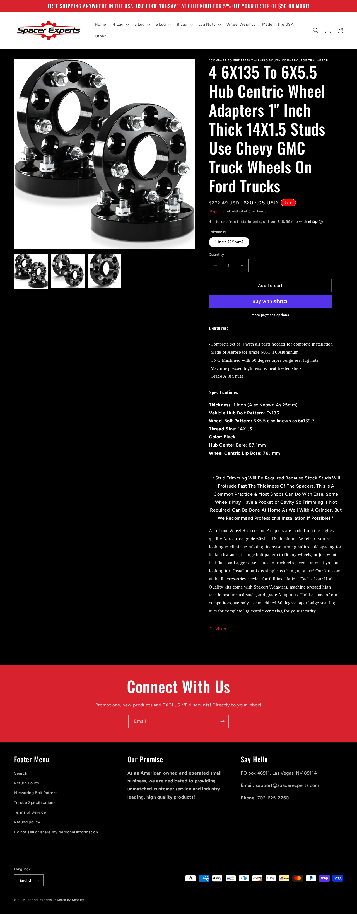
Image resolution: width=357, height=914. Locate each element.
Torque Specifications (35, 802)
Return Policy (27, 783)
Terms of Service (30, 812)
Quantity (216, 254)
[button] (120, 24)
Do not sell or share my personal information (56, 832)
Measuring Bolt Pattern (35, 792)
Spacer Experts (40, 900)
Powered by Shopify (68, 900)
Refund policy (27, 822)
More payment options (270, 315)
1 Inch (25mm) (229, 242)
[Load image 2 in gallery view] (68, 271)
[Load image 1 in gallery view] (31, 271)
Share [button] (220, 628)
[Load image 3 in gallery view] (105, 271)
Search (21, 773)
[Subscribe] (222, 721)
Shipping (216, 211)
